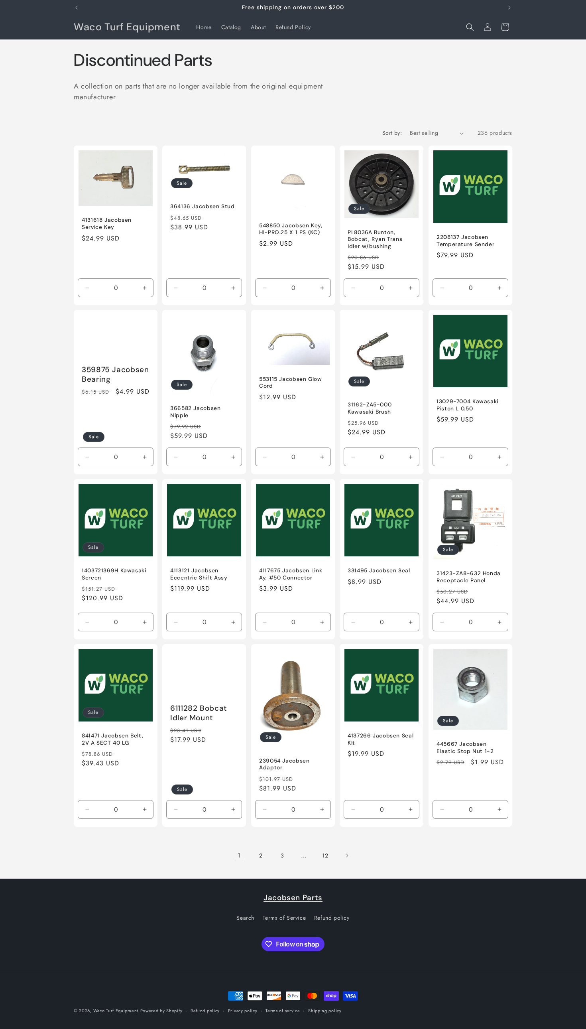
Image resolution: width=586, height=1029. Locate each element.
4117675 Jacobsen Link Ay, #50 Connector (290, 575)
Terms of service (282, 1010)
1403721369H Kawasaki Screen (114, 575)
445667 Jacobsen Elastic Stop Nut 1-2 (465, 748)
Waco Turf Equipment (115, 1010)
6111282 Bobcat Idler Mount (198, 713)
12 (325, 855)
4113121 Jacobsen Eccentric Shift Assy (199, 575)
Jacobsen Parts (293, 898)
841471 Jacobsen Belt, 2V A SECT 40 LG (112, 740)
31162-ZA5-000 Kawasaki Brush (369, 409)
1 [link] (239, 855)
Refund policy (332, 918)
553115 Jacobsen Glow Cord (290, 383)
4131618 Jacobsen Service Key (107, 224)
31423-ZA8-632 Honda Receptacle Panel (469, 577)
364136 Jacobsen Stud (202, 206)
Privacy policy (243, 1010)
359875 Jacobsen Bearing (115, 374)
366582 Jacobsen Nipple (195, 412)
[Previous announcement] (76, 7)
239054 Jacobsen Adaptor (284, 764)
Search (245, 918)
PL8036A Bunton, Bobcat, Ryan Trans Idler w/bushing (375, 239)
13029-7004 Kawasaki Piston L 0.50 (467, 405)
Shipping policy (325, 1010)
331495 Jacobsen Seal (379, 571)
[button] (470, 27)
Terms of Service (284, 918)
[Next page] (347, 855)
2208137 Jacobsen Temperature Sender (465, 241)
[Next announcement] (509, 7)
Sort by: (392, 133)
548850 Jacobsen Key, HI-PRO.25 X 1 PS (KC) (290, 229)
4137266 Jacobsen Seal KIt (380, 740)
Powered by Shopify (161, 1010)
